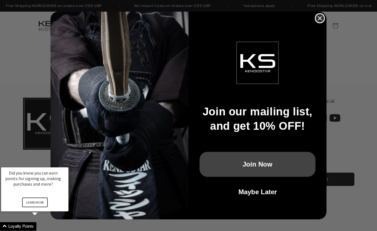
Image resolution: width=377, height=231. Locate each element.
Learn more (35, 202)
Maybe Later (257, 192)
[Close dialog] (319, 18)
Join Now (257, 164)
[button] (41, 226)
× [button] (66, 163)
